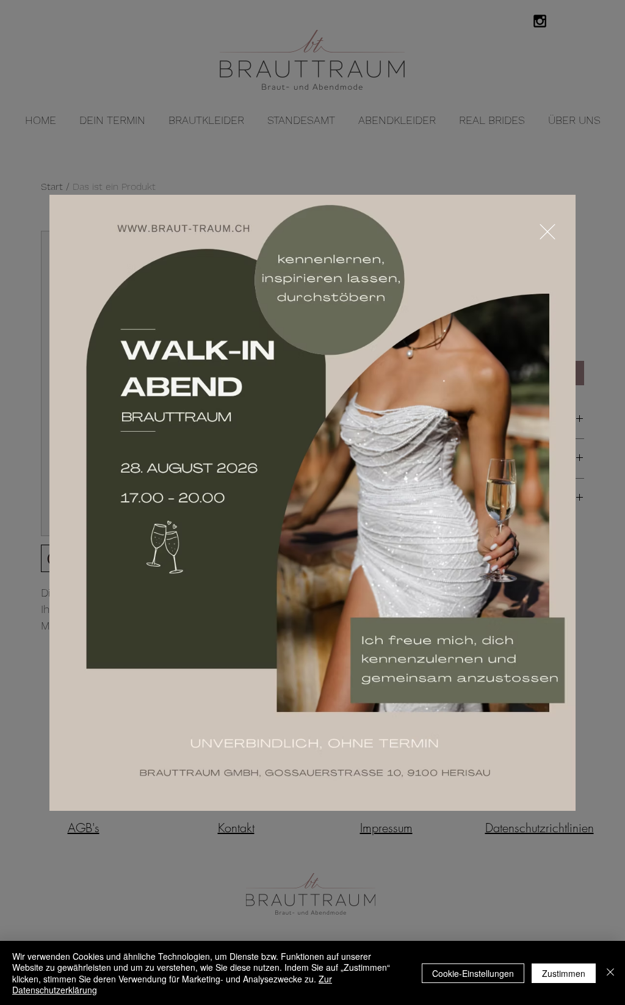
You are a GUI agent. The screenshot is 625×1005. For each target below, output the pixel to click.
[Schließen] (610, 973)
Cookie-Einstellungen (473, 973)
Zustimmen (563, 973)
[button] (547, 231)
